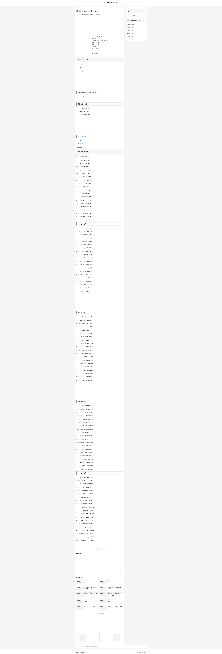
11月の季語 (80, 140)
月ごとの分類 (96, 44)
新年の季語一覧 (130, 24)
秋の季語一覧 (130, 33)
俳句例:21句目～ (96, 48)
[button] (145, 15)
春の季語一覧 (130, 27)
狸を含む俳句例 (95, 46)
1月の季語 (79, 147)
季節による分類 (96, 42)
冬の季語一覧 (130, 36)
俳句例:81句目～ (96, 53)
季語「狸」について (96, 38)
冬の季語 (79, 553)
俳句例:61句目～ (96, 51)
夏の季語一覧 (130, 30)
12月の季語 (80, 143)
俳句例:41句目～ (96, 50)
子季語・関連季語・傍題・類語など (100, 40)
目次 (98, 36)
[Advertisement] (99, 24)
